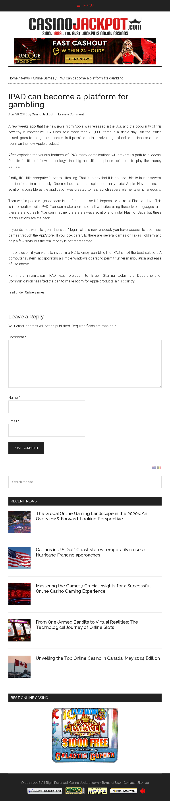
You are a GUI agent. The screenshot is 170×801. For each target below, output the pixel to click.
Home (13, 78)
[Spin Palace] (85, 762)
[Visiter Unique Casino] (85, 63)
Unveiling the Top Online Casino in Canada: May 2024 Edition (98, 658)
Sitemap (143, 782)
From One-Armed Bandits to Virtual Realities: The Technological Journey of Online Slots (87, 624)
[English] (154, 468)
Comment (17, 337)
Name (14, 397)
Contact (129, 782)
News (25, 78)
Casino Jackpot (84, 26)
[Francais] (159, 468)
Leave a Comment (71, 114)
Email (13, 421)
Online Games (43, 78)
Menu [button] (88, 6)
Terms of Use (111, 782)
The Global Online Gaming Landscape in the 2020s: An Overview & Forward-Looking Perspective (91, 516)
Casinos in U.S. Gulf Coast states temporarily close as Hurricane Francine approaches (91, 552)
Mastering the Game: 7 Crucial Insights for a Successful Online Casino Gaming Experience (93, 588)
